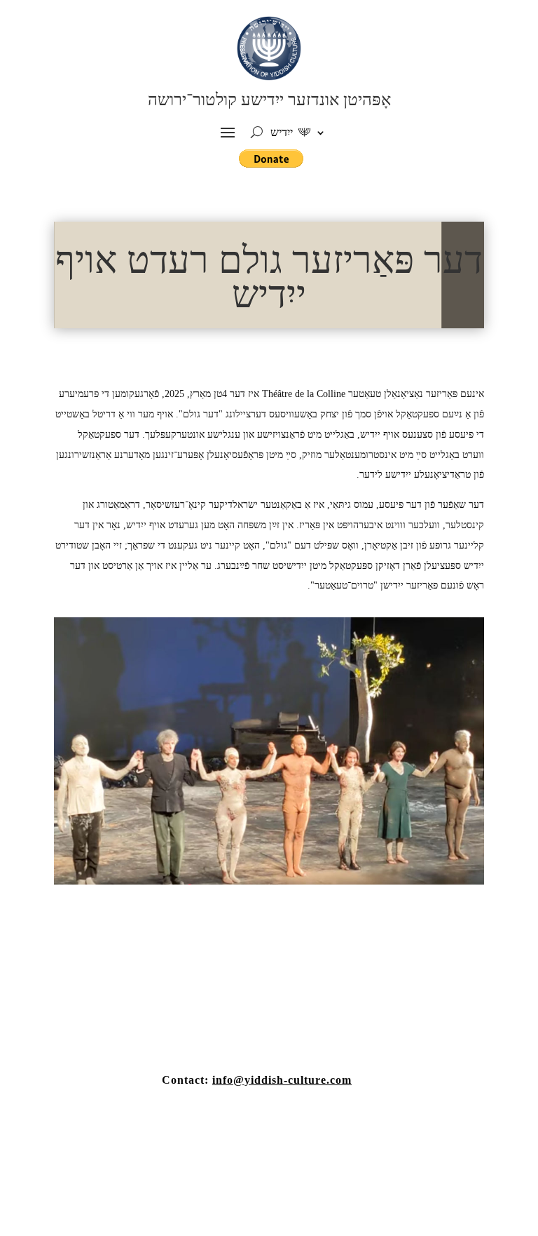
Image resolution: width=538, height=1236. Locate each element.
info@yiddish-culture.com (282, 1080)
